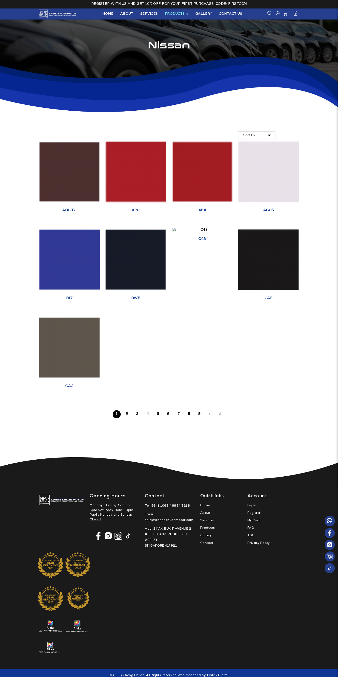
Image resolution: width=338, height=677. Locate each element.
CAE (269, 298)
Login (251, 505)
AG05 (268, 210)
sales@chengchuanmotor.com (169, 520)
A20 (136, 210)
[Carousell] (330, 556)
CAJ (69, 386)
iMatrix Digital (217, 675)
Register (254, 513)
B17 (69, 298)
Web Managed (189, 675)
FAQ (250, 528)
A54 (202, 210)
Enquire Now (72, 177)
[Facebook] (330, 533)
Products (207, 528)
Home (205, 505)
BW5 (135, 298)
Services (207, 520)
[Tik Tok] (330, 568)
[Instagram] (330, 545)
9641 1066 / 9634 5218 (170, 506)
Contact (206, 543)
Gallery (206, 535)
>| (220, 414)
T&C (251, 535)
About (205, 513)
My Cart (253, 520)
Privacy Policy (258, 543)
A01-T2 (69, 210)
